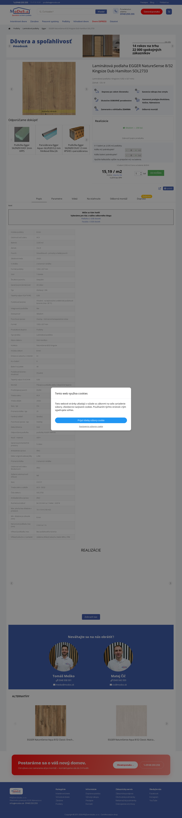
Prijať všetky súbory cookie (91, 420)
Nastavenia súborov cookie (91, 426)
